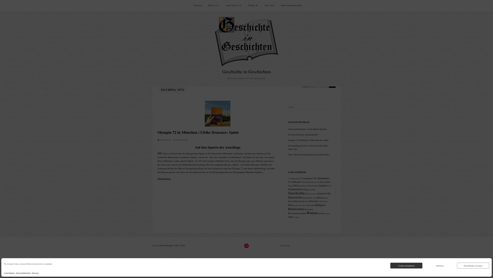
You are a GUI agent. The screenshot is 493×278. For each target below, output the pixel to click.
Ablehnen (440, 265)
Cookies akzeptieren (406, 265)
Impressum (35, 273)
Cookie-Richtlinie (9, 273)
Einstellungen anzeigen (473, 265)
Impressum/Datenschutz (23, 273)
